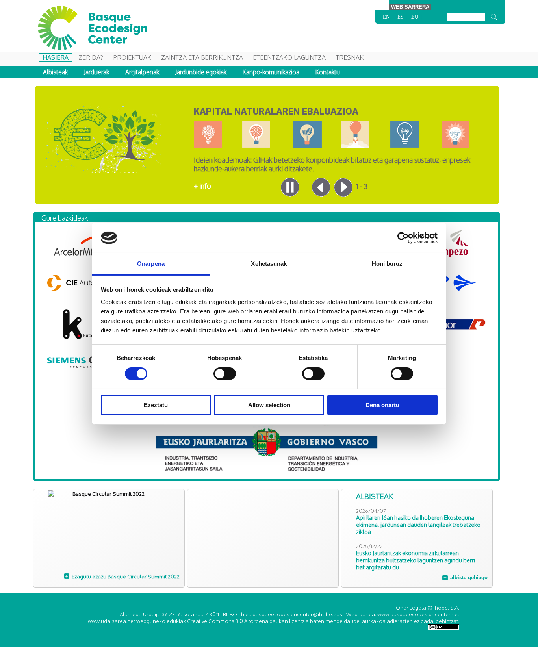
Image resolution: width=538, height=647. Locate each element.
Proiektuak (132, 57)
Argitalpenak (142, 72)
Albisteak (55, 72)
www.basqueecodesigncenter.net (418, 614)
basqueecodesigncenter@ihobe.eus (297, 614)
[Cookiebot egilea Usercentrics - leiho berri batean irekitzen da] (403, 238)
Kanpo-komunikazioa (271, 72)
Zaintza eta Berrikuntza (202, 57)
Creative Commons (211, 620)
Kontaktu (327, 72)
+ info (202, 186)
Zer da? (90, 57)
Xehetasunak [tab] (269, 263)
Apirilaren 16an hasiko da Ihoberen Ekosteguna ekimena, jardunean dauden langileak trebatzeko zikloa (418, 524)
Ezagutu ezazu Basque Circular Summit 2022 (126, 576)
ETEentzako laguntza (289, 57)
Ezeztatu (156, 405)
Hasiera (56, 57)
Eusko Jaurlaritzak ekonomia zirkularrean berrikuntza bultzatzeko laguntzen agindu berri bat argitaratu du (415, 560)
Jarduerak (96, 72)
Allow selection (269, 405)
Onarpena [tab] (151, 263)
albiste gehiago (469, 577)
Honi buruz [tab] (387, 263)
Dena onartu (382, 405)
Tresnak (350, 57)
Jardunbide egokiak (200, 72)
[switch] (224, 373)
